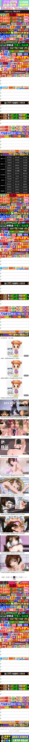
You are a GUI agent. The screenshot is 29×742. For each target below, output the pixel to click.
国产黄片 (9, 184)
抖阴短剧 (17, 192)
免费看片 (3, 191)
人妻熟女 (9, 165)
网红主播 (17, 157)
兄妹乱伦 (17, 189)
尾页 (14, 579)
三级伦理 (9, 162)
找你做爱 (25, 168)
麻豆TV (17, 178)
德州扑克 (25, 173)
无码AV (3, 180)
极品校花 (9, 192)
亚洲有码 (9, 160)
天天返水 (25, 176)
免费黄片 (25, 184)
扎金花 (17, 176)
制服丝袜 (17, 165)
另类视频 (25, 165)
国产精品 (9, 157)
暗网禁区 (9, 187)
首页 (3, 577)
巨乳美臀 (25, 162)
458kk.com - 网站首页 (12, 11)
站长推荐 (3, 169)
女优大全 (17, 181)
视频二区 (3, 164)
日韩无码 (25, 192)
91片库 (9, 181)
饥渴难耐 (17, 168)
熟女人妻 (17, 184)
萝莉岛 (25, 181)
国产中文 (9, 189)
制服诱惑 (25, 187)
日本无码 (25, 157)
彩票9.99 (9, 176)
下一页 (20, 577)
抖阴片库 (3, 185)
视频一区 (3, 158)
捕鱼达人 (9, 173)
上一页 (7, 577)
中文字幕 (17, 162)
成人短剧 (25, 189)
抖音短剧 (9, 178)
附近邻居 (9, 168)
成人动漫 (25, 160)
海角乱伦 (17, 187)
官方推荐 (3, 174)
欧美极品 (17, 160)
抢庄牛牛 (17, 173)
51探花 (25, 178)
